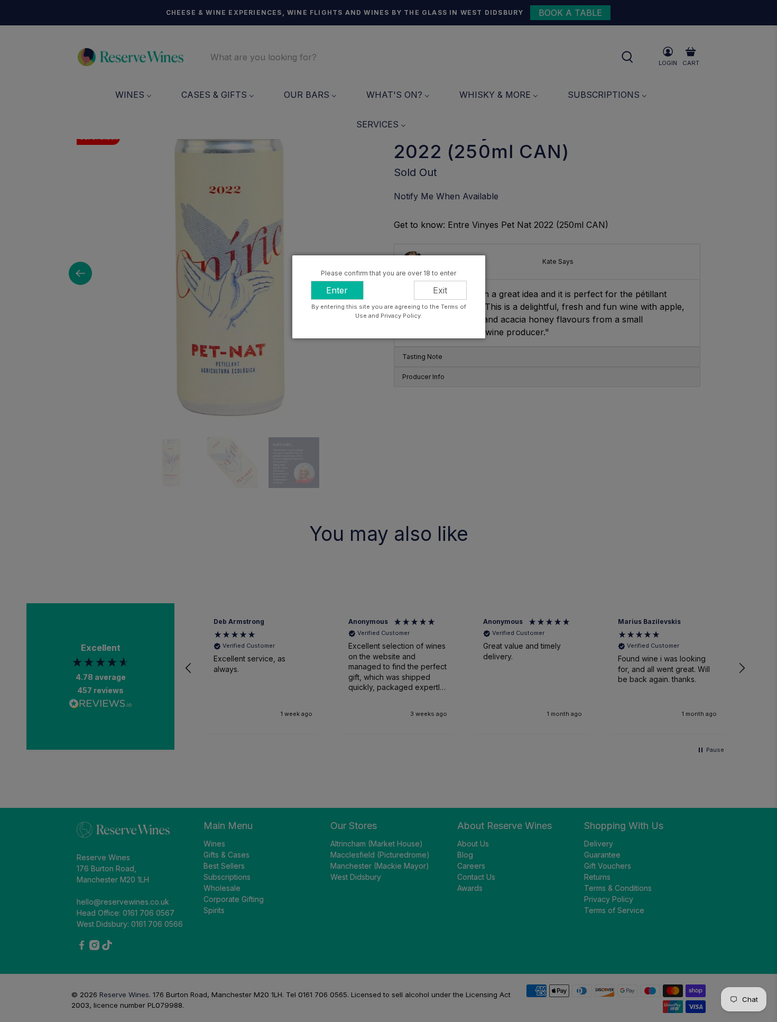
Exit (440, 290)
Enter (337, 290)
